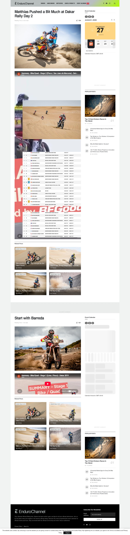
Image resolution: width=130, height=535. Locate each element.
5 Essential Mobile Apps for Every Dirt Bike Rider (101, 129)
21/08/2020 (19, 268)
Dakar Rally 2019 (21, 249)
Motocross (59, 3)
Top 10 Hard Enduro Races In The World (95, 120)
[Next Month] (114, 20)
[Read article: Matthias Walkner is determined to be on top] (30, 283)
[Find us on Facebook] (103, 3)
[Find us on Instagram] (109, 3)
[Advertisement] (100, 71)
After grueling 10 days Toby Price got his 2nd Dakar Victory (30, 264)
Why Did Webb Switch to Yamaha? (99, 144)
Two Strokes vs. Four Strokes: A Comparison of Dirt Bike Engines (102, 137)
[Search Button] (114, 3)
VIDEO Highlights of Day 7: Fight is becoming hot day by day (64, 290)
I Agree (67, 533)
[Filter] (89, 17)
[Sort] (92, 17)
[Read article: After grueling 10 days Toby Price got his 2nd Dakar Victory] (30, 258)
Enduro (43, 3)
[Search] (86, 17)
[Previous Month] (112, 20)
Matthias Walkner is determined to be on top (30, 291)
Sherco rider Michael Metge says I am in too (64, 265)
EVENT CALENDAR (83, 3)
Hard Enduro (50, 3)
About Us (26, 526)
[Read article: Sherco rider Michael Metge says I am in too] (65, 258)
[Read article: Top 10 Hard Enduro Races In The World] (100, 106)
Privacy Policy (18, 526)
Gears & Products (70, 3)
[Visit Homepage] (26, 3)
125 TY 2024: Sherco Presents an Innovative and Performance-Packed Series (102, 150)
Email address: (86, 514)
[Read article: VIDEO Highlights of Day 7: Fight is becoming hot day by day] (65, 283)
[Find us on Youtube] (106, 3)
